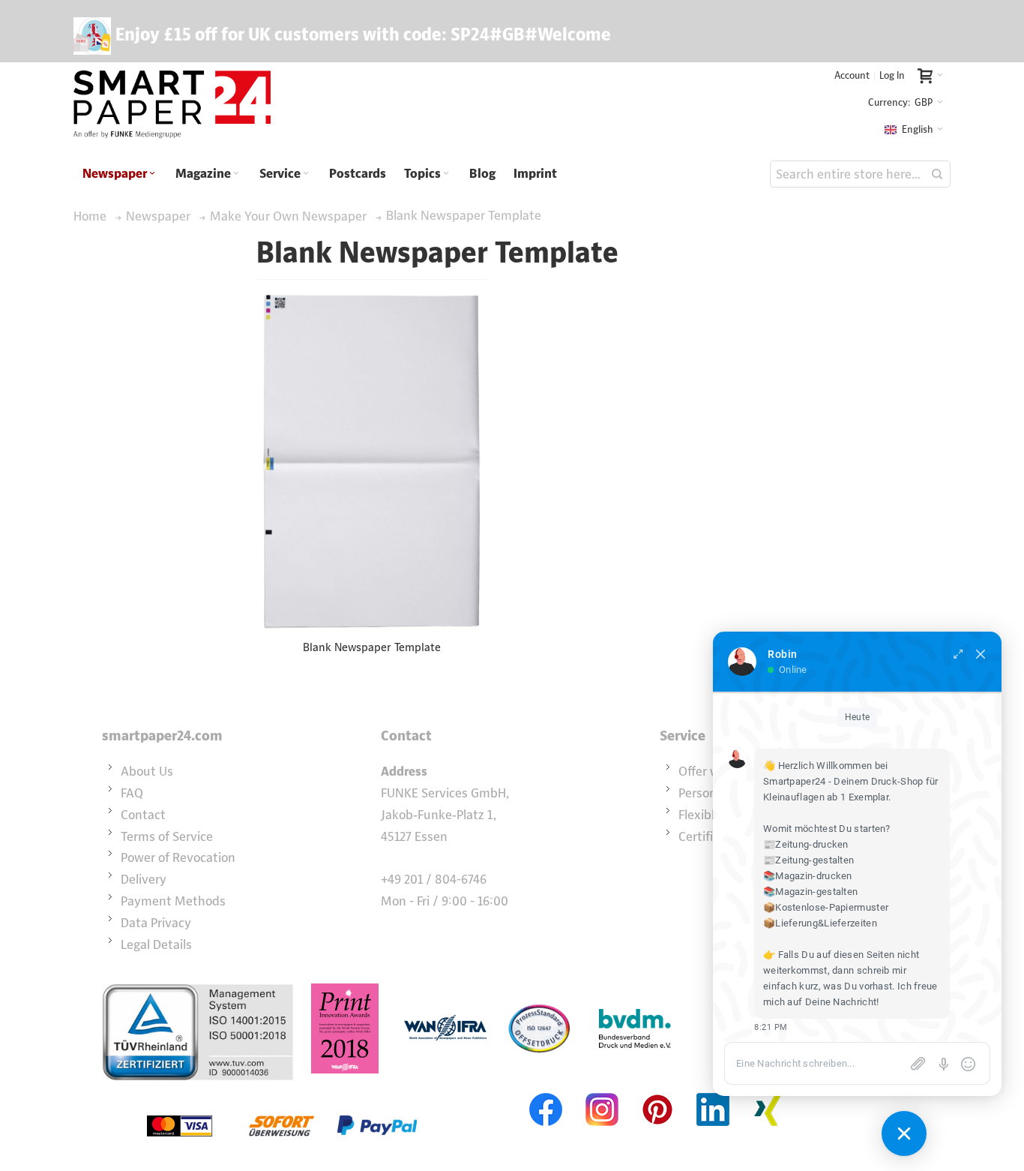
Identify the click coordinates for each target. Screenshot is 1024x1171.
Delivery (143, 879)
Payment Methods (173, 901)
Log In (892, 75)
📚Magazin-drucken (807, 875)
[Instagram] (602, 1091)
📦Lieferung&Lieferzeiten (820, 923)
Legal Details (156, 944)
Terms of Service (167, 836)
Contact (143, 814)
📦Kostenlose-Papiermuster (825, 907)
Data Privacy (156, 922)
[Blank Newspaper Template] (372, 461)
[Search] (937, 174)
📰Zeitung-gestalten (808, 860)
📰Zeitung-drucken (806, 844)
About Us (147, 771)
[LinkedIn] (713, 1091)
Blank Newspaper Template (372, 647)
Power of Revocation (178, 857)
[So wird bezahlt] (282, 1091)
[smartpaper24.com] (172, 105)
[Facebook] (546, 1091)
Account (852, 75)
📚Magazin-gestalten (810, 891)
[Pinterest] (657, 1091)
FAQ (132, 793)
